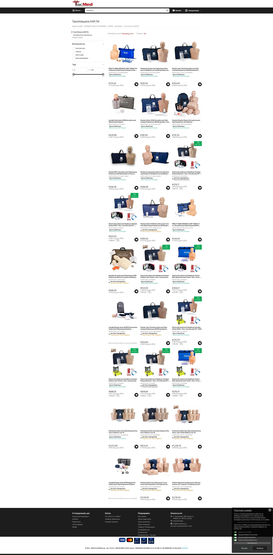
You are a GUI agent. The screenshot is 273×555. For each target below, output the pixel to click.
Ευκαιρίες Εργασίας (111, 522)
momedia (184, 548)
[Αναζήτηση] (167, 10)
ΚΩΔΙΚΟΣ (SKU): (113, 72)
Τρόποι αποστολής (144, 522)
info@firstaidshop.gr (179, 524)
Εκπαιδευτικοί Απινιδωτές (82, 35)
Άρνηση (244, 548)
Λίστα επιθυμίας (77, 524)
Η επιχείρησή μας (143, 530)
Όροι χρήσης (142, 516)
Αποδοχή (260, 548)
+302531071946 (177, 521)
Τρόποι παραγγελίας (144, 519)
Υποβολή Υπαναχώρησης (146, 527)
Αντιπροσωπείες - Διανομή (147, 535)
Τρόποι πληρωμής (144, 524)
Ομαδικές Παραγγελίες (112, 519)
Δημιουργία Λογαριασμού (80, 516)
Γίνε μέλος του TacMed (112, 516)
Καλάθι (74, 527)
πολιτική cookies (249, 518)
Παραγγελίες (76, 522)
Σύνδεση (75, 519)
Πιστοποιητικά (142, 532)
